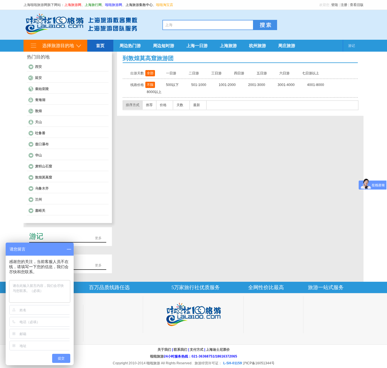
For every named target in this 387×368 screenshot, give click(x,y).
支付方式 (196, 350)
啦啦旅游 (157, 356)
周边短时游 (163, 45)
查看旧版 (356, 5)
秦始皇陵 (42, 89)
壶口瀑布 (42, 144)
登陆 (334, 5)
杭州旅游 (257, 45)
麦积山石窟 (43, 166)
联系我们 (180, 350)
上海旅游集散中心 (139, 5)
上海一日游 (197, 45)
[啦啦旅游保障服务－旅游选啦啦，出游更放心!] (193, 314)
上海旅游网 (72, 5)
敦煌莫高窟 (43, 177)
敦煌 (38, 111)
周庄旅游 (286, 45)
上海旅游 (228, 45)
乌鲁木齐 (42, 188)
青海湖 (40, 100)
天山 (38, 122)
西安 (38, 67)
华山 (38, 155)
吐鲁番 (40, 133)
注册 (344, 5)
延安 (38, 78)
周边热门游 (130, 45)
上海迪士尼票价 (218, 350)
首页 (100, 45)
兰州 (38, 199)
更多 (98, 238)
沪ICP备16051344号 (259, 363)
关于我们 (164, 350)
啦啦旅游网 (113, 5)
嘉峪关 (40, 211)
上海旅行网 (93, 5)
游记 (351, 46)
